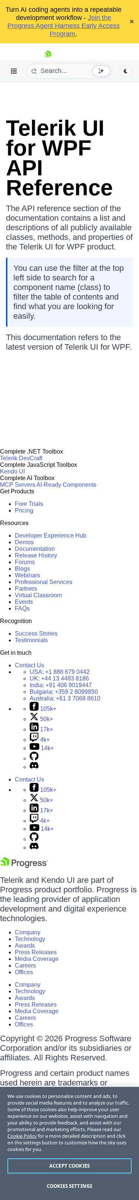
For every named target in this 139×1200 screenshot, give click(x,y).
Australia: (65, 698)
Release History (36, 555)
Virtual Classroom (38, 595)
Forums (25, 562)
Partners (26, 588)
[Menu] (14, 71)
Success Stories (36, 633)
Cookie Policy (22, 1136)
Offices (24, 972)
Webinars (27, 575)
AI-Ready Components (66, 485)
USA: (60, 672)
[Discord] (34, 767)
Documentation (35, 549)
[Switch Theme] (126, 71)
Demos (24, 542)
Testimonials (31, 640)
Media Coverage (37, 959)
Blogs (22, 569)
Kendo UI (12, 471)
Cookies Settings (69, 1186)
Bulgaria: (64, 692)
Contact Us (29, 665)
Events (24, 602)
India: (61, 685)
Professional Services (43, 582)
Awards (25, 945)
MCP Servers (17, 485)
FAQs (22, 608)
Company (27, 932)
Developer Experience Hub (50, 535)
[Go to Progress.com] (24, 866)
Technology (30, 939)
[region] (69, 1143)
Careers (25, 965)
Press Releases (36, 952)
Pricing (24, 510)
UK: (59, 678)
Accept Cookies (69, 1165)
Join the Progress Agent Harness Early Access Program (63, 26)
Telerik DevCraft (21, 458)
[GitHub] (34, 758)
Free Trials (29, 504)
